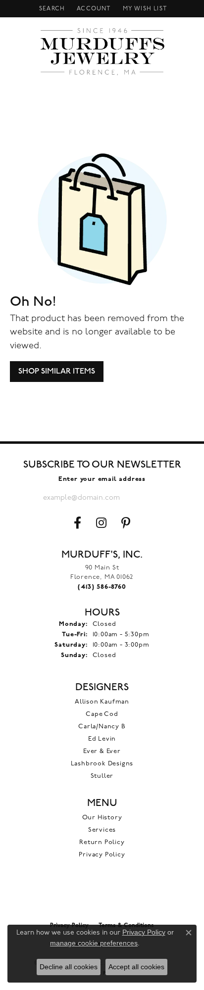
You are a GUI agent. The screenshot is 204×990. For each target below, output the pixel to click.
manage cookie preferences (94, 943)
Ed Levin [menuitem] (102, 739)
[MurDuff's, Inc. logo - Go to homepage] (102, 51)
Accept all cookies (136, 967)
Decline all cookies (69, 967)
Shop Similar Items (56, 371)
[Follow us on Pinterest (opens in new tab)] (125, 523)
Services (102, 830)
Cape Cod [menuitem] (102, 714)
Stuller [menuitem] (102, 776)
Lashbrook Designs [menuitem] (102, 763)
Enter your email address (102, 479)
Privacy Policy (102, 854)
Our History (102, 817)
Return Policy (101, 842)
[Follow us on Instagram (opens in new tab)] (101, 523)
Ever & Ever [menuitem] (102, 751)
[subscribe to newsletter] (153, 498)
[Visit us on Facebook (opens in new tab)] (77, 523)
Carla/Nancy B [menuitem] (101, 726)
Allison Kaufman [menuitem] (102, 702)
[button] (51, 8)
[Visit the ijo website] (102, 895)
